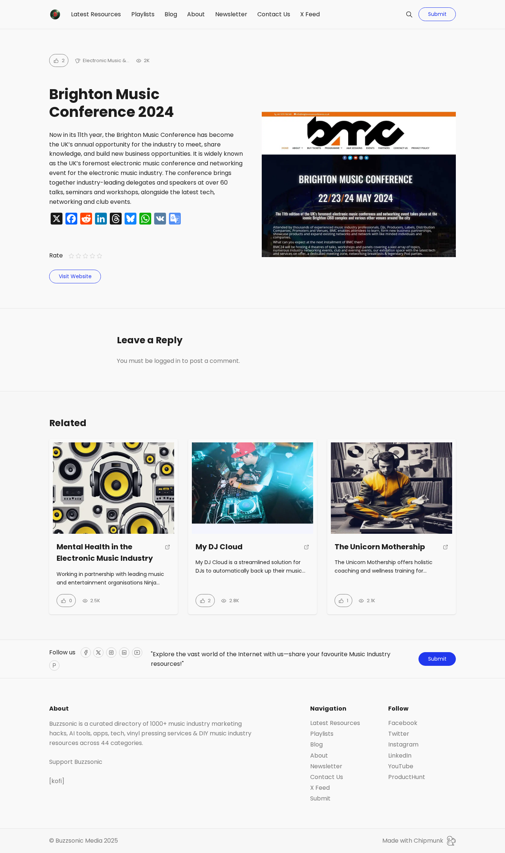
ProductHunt (406, 777)
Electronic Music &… (106, 60)
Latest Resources (96, 14)
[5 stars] (99, 255)
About (196, 14)
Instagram (403, 745)
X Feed (310, 14)
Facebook (402, 723)
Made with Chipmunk (412, 840)
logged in (167, 361)
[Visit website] (168, 555)
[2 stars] (78, 255)
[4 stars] (92, 255)
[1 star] (71, 255)
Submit (437, 14)
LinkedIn (399, 756)
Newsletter (231, 14)
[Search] (409, 14)
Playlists (143, 14)
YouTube (400, 766)
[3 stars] (85, 255)
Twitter (398, 734)
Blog (171, 14)
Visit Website (75, 276)
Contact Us (273, 14)
